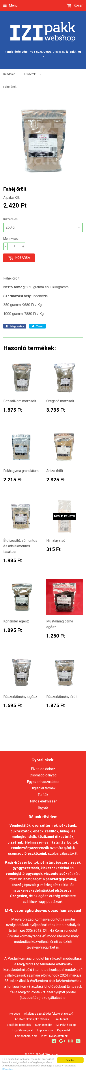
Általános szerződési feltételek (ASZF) (48, 1013)
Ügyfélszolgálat (23, 1030)
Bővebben (7, 1069)
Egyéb (43, 808)
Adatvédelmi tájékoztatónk (32, 1019)
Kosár (78, 5)
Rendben (70, 1060)
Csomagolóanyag (43, 775)
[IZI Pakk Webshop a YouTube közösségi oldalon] (78, 1042)
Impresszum (45, 1030)
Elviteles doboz (43, 769)
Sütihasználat (43, 1024)
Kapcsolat (63, 1030)
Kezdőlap (9, 74)
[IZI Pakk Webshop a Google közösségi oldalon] (62, 1042)
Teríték (43, 795)
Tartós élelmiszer (43, 801)
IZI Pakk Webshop (46, 1054)
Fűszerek (30, 74)
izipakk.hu (73, 51)
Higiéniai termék (43, 788)
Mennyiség (11, 238)
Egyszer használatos (43, 782)
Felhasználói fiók (26, 1036)
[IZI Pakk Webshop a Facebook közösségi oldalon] (53, 1042)
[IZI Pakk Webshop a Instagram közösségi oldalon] (70, 1042)
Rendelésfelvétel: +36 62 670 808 (27, 51)
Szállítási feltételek (19, 1024)
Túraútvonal (60, 1019)
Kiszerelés (10, 219)
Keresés (14, 1013)
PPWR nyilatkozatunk (54, 1036)
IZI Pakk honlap (66, 1024)
